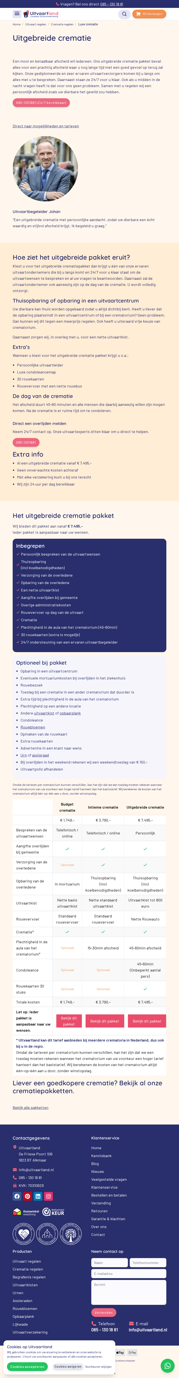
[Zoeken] (124, 14)
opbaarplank (70, 713)
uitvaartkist (44, 713)
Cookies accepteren (27, 1366)
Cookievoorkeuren (124, 1360)
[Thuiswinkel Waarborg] (26, 1212)
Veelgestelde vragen (109, 1179)
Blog (95, 1163)
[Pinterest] (27, 1196)
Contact (98, 1234)
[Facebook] (17, 1196)
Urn (24, 755)
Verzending (101, 1202)
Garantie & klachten (108, 1218)
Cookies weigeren (68, 1366)
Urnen (18, 1292)
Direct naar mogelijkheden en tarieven (46, 125)
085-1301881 (26, 442)
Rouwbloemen (33, 727)
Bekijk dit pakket (69, 1020)
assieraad (40, 755)
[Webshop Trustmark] (53, 1212)
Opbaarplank (23, 1316)
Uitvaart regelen (27, 1261)
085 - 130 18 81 (30, 1177)
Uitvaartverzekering (30, 1332)
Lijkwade (20, 1324)
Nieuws (97, 1171)
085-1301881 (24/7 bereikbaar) (41, 102)
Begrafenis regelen (29, 1276)
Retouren (99, 1210)
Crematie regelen (28, 1269)
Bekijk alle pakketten (30, 1107)
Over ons (99, 1226)
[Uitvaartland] (40, 14)
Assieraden (22, 1300)
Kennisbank (101, 1155)
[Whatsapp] (168, 1366)
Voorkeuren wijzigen (98, 1366)
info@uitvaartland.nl (36, 1169)
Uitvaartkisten (25, 1284)
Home (96, 1147)
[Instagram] (48, 1196)
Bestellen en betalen (109, 1195)
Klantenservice (104, 1187)
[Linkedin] (38, 1196)
